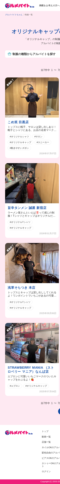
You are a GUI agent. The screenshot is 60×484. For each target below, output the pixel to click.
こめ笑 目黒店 (18, 122)
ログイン (46, 471)
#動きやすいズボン (19, 148)
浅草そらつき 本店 (21, 287)
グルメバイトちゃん (13, 15)
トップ (45, 431)
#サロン (38, 136)
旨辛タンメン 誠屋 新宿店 (27, 207)
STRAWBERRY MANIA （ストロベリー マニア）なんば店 (31, 369)
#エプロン (15, 386)
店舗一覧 (46, 442)
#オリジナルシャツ (19, 136)
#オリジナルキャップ (20, 142)
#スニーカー (43, 142)
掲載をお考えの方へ (49, 5)
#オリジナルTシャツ (20, 222)
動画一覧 (46, 436)
